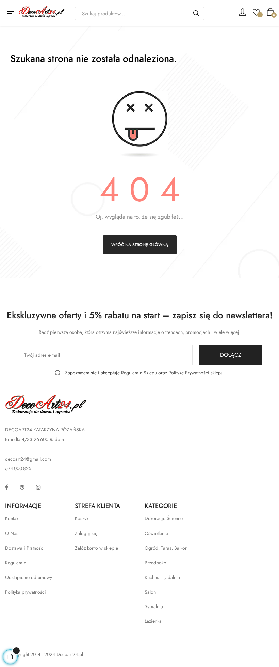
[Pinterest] (22, 487)
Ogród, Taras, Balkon (166, 548)
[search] (196, 14)
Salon (150, 591)
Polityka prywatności (25, 591)
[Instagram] (38, 487)
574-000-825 (18, 468)
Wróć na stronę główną (139, 245)
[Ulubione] (256, 11)
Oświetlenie (156, 533)
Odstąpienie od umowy (28, 577)
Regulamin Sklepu (139, 372)
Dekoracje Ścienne (164, 518)
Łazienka (153, 621)
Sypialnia (154, 606)
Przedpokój (156, 562)
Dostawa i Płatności (25, 548)
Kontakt (12, 518)
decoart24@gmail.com (28, 459)
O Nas (11, 533)
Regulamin (15, 562)
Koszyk (81, 518)
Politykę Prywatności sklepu (195, 372)
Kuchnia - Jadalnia (162, 577)
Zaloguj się (86, 533)
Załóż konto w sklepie (96, 548)
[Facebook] (6, 487)
